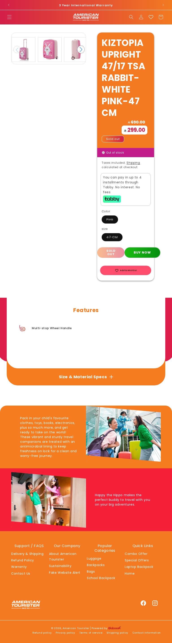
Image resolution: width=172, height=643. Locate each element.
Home (130, 573)
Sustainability (60, 566)
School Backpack (101, 578)
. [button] (80, 49)
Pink (112, 220)
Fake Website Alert (64, 572)
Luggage (94, 558)
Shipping (133, 163)
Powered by (100, 628)
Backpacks (96, 565)
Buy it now (142, 252)
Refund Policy (22, 560)
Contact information (146, 632)
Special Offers (137, 560)
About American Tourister (62, 557)
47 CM (114, 238)
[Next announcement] (163, 5)
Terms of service (91, 632)
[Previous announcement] (9, 5)
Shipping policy (117, 632)
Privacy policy (65, 632)
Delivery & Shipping (27, 554)
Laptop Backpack (139, 567)
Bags (91, 571)
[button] (9, 17)
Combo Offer (136, 554)
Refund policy (42, 632)
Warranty (19, 567)
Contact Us (20, 573)
